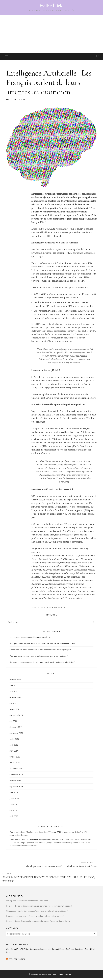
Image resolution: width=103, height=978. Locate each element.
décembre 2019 (16, 727)
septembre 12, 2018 (15, 100)
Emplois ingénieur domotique (71, 949)
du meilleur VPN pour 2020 (50, 832)
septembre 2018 (16, 786)
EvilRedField (52, 5)
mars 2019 (14, 751)
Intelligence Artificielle (53, 607)
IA (38, 607)
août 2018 (14, 792)
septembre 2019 (16, 733)
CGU (54, 974)
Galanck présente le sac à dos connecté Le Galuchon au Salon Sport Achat (60, 865)
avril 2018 (14, 816)
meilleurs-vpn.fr (66, 974)
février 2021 (15, 709)
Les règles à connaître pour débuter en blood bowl (30, 637)
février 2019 (15, 757)
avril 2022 (14, 691)
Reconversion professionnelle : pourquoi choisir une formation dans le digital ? (42, 662)
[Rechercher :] (51, 622)
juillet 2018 (14, 798)
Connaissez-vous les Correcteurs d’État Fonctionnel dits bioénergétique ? (40, 650)
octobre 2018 (15, 780)
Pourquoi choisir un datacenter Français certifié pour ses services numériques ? (42, 643)
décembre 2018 (16, 768)
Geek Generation (31, 840)
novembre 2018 (16, 774)
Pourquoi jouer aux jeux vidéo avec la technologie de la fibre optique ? (39, 656)
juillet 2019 (14, 739)
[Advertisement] (51, 33)
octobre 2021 (15, 697)
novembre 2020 (16, 715)
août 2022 (14, 685)
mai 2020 (13, 721)
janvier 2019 (15, 763)
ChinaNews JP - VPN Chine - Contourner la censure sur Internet (32, 949)
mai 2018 (13, 810)
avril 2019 (14, 745)
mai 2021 (13, 703)
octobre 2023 (15, 679)
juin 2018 (13, 804)
